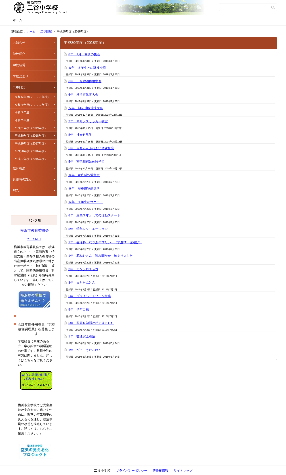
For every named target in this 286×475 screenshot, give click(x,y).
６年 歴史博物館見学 (84, 188)
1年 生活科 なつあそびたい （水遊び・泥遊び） (105, 242)
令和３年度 (22, 112)
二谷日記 (46, 31)
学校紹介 (19, 54)
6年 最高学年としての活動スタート (94, 215)
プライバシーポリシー (131, 470)
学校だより (20, 76)
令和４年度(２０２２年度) (31, 104)
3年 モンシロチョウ (83, 269)
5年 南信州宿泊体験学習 (86, 161)
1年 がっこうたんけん (84, 350)
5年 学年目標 (78, 309)
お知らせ (19, 42)
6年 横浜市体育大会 (83, 94)
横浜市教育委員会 (34, 230)
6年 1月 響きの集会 (84, 54)
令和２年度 (22, 120)
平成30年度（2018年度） (31, 135)
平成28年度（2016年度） (31, 151)
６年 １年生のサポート (85, 202)
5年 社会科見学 (80, 134)
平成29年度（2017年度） (31, 143)
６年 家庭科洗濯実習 (84, 175)
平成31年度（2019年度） (31, 128)
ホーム (17, 20)
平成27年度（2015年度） (31, 159)
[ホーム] (114, 7)
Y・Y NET (34, 239)
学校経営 (19, 65)
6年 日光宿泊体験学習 (84, 81)
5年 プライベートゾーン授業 (89, 296)
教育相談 (19, 168)
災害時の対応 (22, 179)
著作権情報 (160, 470)
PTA (16, 190)
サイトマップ (183, 470)
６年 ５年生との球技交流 (87, 67)
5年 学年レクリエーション (88, 229)
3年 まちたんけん (81, 282)
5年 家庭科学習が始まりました (91, 323)
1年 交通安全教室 (81, 336)
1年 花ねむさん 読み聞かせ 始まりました (100, 255)
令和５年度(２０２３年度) (31, 97)
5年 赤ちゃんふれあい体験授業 (91, 148)
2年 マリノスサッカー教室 (88, 121)
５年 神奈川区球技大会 (85, 108)
